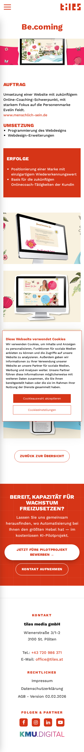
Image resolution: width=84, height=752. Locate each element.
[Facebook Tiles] (23, 722)
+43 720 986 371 (46, 652)
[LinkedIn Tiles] (48, 722)
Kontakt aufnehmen (42, 569)
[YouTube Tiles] (60, 722)
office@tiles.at (49, 659)
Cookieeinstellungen (42, 410)
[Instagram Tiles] (36, 722)
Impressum (42, 680)
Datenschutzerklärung (42, 688)
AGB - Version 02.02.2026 (42, 696)
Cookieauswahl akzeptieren (42, 398)
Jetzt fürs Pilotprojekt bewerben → (42, 552)
